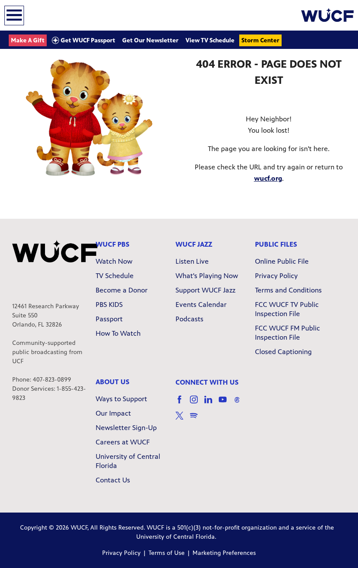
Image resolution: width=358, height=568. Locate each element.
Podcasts (189, 319)
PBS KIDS (109, 304)
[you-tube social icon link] (226, 404)
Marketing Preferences (224, 553)
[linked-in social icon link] (211, 404)
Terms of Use (166, 553)
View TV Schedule (210, 40)
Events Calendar (201, 304)
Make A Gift (28, 40)
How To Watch (118, 333)
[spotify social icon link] (197, 420)
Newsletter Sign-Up (126, 427)
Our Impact (113, 413)
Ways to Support (121, 399)
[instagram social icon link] (197, 404)
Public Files (276, 244)
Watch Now (114, 261)
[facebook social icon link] (183, 404)
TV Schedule (115, 276)
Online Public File (282, 261)
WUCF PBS (112, 244)
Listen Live (192, 261)
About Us (112, 382)
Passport (109, 319)
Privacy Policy (276, 276)
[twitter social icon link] (183, 420)
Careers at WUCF (123, 442)
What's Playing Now (207, 276)
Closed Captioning (283, 352)
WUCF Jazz (194, 244)
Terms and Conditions (288, 290)
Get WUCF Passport (87, 40)
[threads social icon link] (240, 404)
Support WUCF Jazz (205, 290)
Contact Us (113, 480)
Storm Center (260, 40)
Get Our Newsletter (150, 40)
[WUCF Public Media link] (327, 15)
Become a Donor (122, 290)
